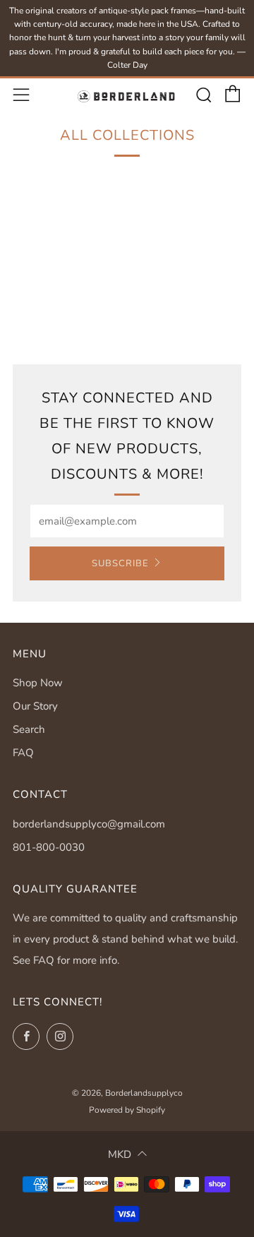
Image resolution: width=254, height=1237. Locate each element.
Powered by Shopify (127, 1110)
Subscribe (120, 563)
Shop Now (38, 683)
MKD (119, 1154)
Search (29, 729)
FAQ (23, 753)
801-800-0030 (49, 847)
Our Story (35, 706)
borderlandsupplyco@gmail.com (89, 824)
